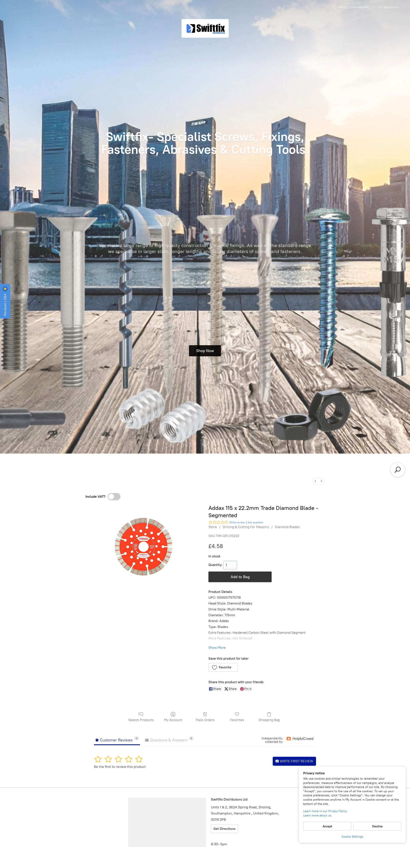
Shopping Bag (269, 720)
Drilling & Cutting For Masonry (246, 527)
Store (212, 527)
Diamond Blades (287, 527)
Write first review (296, 761)
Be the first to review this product (120, 767)
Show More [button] (217, 648)
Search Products (141, 720)
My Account (173, 720)
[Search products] (397, 470)
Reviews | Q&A (5, 304)
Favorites (237, 720)
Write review (237, 522)
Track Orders (205, 720)
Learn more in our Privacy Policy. (325, 811)
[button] (223, 667)
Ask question (255, 522)
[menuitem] (315, 481)
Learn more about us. (317, 815)
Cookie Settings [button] (352, 836)
